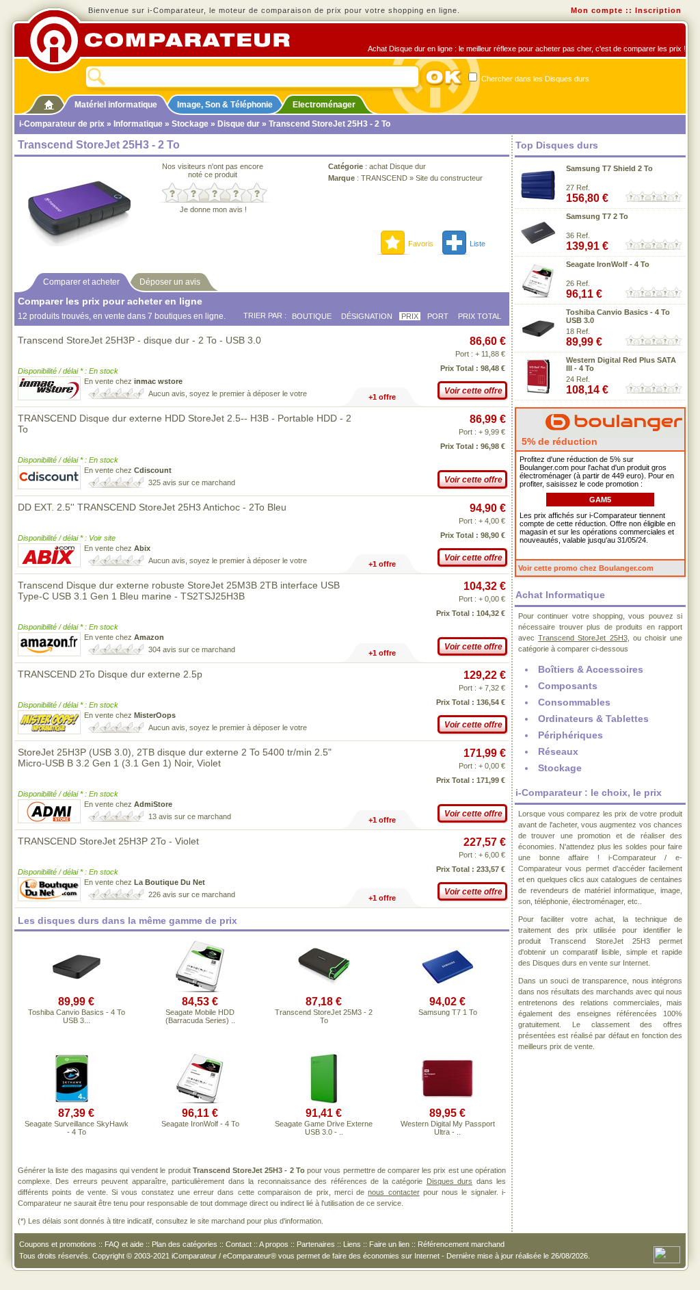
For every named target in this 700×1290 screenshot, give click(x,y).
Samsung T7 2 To (597, 216)
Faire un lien (389, 1244)
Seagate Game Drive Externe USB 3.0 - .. (324, 1128)
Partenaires (316, 1244)
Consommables (574, 702)
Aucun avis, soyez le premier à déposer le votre (227, 393)
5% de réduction (558, 441)
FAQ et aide (124, 1244)
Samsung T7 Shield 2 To (609, 168)
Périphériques (570, 735)
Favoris (420, 244)
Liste (477, 244)
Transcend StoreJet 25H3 (582, 638)
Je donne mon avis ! (213, 209)
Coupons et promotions (57, 1244)
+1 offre (382, 397)
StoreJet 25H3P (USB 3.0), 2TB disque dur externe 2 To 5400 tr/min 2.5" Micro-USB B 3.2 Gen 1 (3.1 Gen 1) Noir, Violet (175, 758)
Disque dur (238, 124)
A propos (273, 1244)
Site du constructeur (449, 178)
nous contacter (393, 1192)
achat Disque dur (397, 166)
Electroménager (324, 104)
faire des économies (365, 1256)
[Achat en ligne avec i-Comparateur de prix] (167, 40)
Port (437, 316)
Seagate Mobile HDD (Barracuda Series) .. (200, 1016)
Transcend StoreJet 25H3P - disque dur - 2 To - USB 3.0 (139, 340)
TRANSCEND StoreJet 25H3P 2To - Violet (108, 841)
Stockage (190, 124)
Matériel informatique (116, 104)
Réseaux (558, 751)
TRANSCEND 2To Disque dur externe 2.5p (110, 674)
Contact (239, 1244)
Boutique (312, 316)
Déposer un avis (169, 282)
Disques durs (449, 1181)
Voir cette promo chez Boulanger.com (586, 568)
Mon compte (597, 10)
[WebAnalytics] (667, 1254)
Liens (352, 1244)
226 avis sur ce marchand (191, 894)
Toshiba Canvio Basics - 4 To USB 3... (76, 1016)
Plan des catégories (184, 1244)
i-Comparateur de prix (62, 124)
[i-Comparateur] (49, 102)
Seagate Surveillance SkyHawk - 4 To (77, 1128)
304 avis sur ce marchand (191, 649)
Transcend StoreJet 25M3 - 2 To (324, 1016)
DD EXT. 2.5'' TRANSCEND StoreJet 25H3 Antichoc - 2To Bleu (152, 507)
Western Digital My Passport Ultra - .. (448, 1128)
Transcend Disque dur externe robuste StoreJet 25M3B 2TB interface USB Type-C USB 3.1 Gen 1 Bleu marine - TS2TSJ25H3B (179, 591)
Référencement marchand (461, 1244)
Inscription (658, 10)
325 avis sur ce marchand (191, 482)
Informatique (138, 124)
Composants (567, 685)
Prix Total (479, 316)
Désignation (366, 316)
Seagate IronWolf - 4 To (200, 1124)
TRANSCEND (384, 178)
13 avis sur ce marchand (189, 816)
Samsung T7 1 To (447, 1012)
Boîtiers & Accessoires (590, 669)
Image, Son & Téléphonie (225, 104)
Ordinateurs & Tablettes (593, 718)
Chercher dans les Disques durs (534, 79)
